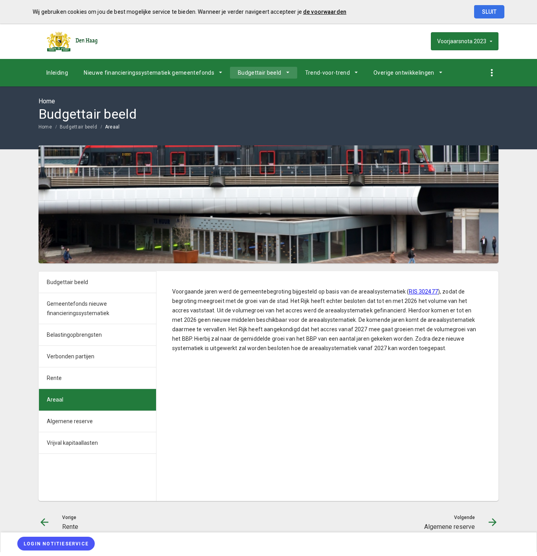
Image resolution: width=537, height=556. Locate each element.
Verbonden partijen (70, 356)
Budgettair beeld (259, 73)
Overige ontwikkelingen (403, 73)
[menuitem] (57, 73)
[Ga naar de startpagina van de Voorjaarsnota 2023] (72, 41)
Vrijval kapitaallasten (72, 443)
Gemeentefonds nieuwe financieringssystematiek (78, 308)
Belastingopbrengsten (74, 335)
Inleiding (57, 73)
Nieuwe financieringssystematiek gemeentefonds (149, 73)
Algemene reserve (70, 421)
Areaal (112, 127)
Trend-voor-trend (327, 73)
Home (45, 127)
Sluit (489, 12)
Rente (54, 378)
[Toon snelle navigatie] (491, 73)
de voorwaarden (324, 12)
